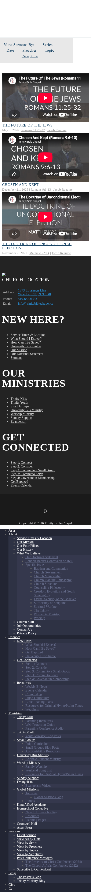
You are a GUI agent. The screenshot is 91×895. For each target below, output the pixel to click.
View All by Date (28, 839)
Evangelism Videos (38, 785)
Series (46, 45)
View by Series (27, 842)
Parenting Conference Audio (44, 728)
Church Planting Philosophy (53, 580)
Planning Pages (35, 820)
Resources (24, 683)
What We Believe (28, 553)
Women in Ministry (47, 614)
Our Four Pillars (28, 545)
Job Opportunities (29, 625)
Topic (49, 50)
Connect (14, 637)
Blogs (12, 873)
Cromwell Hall (27, 823)
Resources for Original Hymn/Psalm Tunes (54, 705)
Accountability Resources (42, 751)
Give (11, 884)
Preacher (28, 50)
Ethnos (30, 801)
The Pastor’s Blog (29, 877)
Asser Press (24, 827)
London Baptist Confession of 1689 (49, 561)
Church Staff (25, 622)
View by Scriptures (30, 854)
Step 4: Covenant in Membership (33, 478)
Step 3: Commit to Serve (27, 474)
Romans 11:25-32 (33, 130)
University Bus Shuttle (26, 346)
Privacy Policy (26, 633)
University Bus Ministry (27, 410)
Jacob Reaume (56, 130)
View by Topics (27, 850)
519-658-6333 (27, 299)
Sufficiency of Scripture (50, 603)
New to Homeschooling (41, 812)
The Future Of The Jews (27, 125)
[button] (10, 889)
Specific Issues (35, 564)
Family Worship (36, 766)
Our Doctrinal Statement (27, 354)
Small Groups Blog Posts (42, 747)
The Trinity (41, 610)
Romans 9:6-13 (41, 189)
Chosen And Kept (20, 185)
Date (9, 50)
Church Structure (45, 584)
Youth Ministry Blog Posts (43, 736)
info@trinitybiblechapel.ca (35, 303)
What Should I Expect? (26, 338)
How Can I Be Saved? (26, 342)
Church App (33, 694)
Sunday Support (21, 417)
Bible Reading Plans (39, 702)
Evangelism (18, 421)
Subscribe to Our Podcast (34, 869)
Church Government (47, 572)
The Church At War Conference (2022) (51, 865)
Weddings (32, 709)
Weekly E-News (36, 686)
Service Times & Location (28, 335)
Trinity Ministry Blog (31, 881)
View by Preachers (29, 846)
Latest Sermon (26, 835)
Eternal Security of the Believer (55, 599)
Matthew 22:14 (39, 253)
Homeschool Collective (32, 808)
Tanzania (31, 793)
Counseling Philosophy (49, 587)
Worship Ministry (22, 414)
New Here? (24, 641)
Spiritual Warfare (45, 606)
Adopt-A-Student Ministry (43, 759)
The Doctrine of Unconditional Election (37, 246)
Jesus (11, 530)
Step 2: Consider (22, 466)
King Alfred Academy (32, 804)
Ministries (15, 713)
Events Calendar (22, 485)
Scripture (30, 56)
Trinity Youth (19, 402)
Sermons (16, 357)
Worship (39, 618)
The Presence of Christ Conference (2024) (53, 861)
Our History (25, 549)
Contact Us (24, 629)
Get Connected (27, 660)
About (12, 534)
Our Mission (19, 350)
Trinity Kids (19, 398)
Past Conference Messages (34, 858)
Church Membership (47, 576)
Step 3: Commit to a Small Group (33, 470)
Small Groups (20, 406)
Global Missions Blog (48, 797)
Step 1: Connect (21, 462)
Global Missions (28, 789)
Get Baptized (19, 481)
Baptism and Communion (51, 568)
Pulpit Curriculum (37, 698)
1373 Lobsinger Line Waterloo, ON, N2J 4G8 (34, 292)
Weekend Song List (38, 770)
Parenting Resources (39, 721)
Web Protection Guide (40, 724)
